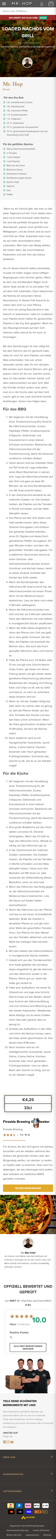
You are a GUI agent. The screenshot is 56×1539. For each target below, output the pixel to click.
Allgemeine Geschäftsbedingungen (27, 1525)
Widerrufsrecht (13, 1535)
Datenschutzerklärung (18, 1530)
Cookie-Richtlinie (41, 1530)
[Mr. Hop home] (22, 3)
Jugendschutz (32, 1535)
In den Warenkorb (28, 1188)
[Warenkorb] (51, 3)
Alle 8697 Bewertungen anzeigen (28, 1347)
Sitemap (47, 1535)
